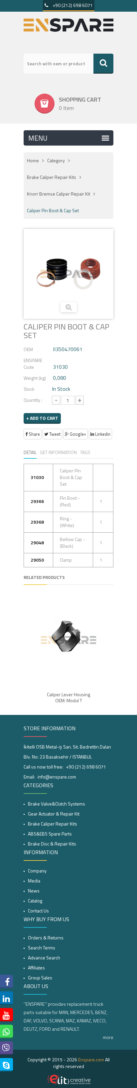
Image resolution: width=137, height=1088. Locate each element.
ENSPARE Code (33, 363)
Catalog (35, 900)
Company (37, 870)
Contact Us (38, 910)
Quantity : (33, 399)
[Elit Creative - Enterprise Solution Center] (68, 1080)
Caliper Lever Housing (68, 695)
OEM (28, 349)
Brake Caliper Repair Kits (51, 177)
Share (34, 434)
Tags (85, 452)
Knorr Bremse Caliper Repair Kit (58, 193)
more (108, 1037)
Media (34, 880)
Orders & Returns (46, 937)
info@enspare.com (57, 776)
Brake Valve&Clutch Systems (56, 803)
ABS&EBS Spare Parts (50, 833)
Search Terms (41, 947)
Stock (29, 388)
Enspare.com (91, 1059)
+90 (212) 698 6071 (72, 5)
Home (33, 160)
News (34, 890)
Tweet (54, 434)
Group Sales (40, 977)
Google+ (77, 434)
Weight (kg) (35, 377)
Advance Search (44, 957)
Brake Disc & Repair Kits (52, 843)
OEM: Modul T (68, 701)
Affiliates (36, 967)
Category (56, 160)
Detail (30, 452)
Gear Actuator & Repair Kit (53, 813)
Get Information (58, 452)
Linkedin (102, 434)
